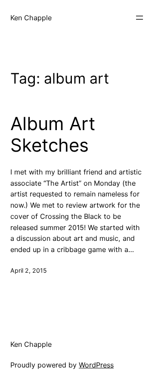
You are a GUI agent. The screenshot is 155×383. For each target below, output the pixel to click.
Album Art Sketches (52, 134)
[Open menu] (139, 17)
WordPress (96, 365)
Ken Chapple (31, 17)
